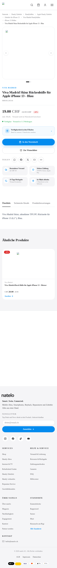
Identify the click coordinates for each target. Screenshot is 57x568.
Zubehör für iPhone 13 (12, 17)
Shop (4, 454)
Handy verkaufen (8, 479)
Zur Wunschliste (30, 150)
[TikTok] (21, 439)
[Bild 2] (30, 81)
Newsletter (9, 414)
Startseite (5, 14)
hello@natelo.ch (12, 541)
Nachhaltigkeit (7, 514)
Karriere (5, 524)
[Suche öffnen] (31, 4)
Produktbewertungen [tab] (41, 203)
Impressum (26, 557)
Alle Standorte (35, 529)
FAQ (31, 474)
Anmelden (27, 429)
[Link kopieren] (41, 160)
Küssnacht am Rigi (37, 524)
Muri (32, 519)
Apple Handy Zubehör (44, 14)
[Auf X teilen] (28, 160)
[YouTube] (28, 439)
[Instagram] (5, 439)
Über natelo (6, 504)
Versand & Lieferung (38, 454)
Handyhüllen (29, 14)
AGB (18, 557)
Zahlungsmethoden (37, 464)
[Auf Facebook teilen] (21, 160)
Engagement (7, 519)
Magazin (5, 509)
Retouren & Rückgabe (38, 459)
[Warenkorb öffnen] (38, 4)
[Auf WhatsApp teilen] (14, 160)
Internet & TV (7, 464)
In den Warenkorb (30, 142)
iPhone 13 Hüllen (10, 20)
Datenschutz (37, 557)
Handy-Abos (7, 459)
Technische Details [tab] (21, 203)
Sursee (32, 514)
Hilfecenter (34, 479)
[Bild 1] (27, 81)
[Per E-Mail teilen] (34, 160)
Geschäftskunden (8, 489)
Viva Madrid (9, 88)
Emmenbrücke (35, 504)
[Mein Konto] (45, 4)
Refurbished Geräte (9, 469)
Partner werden (7, 529)
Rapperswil (34, 509)
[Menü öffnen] (52, 5)
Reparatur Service (8, 484)
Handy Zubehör (16, 14)
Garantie (33, 469)
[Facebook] (13, 439)
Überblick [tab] (6, 203)
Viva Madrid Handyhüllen (31, 17)
